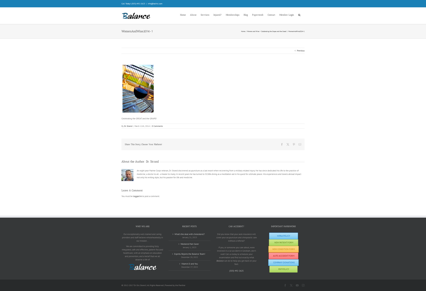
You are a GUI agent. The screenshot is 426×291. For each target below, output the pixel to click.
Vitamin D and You (189, 263)
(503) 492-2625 (236, 270)
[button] (299, 14)
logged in (137, 196)
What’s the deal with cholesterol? (190, 234)
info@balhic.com (155, 3)
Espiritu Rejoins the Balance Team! (189, 254)
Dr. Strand (128, 126)
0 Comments (157, 126)
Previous (301, 50)
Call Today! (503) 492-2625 (133, 3)
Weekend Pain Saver (190, 244)
